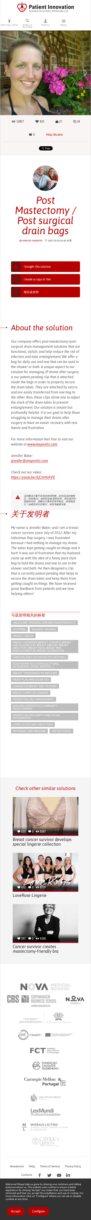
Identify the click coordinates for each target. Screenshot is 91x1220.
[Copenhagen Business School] (31, 1001)
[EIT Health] (45, 1034)
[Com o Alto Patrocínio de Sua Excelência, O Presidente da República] (45, 1018)
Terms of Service (50, 1166)
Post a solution (9, 25)
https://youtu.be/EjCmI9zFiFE (33, 477)
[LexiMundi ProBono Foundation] (45, 1112)
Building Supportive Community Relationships (35, 707)
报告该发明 (31, 292)
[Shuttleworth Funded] (45, 1097)
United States (61, 731)
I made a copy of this (37, 279)
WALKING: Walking (44, 629)
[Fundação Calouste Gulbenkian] (45, 1065)
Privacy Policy (73, 1166)
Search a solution (27, 26)
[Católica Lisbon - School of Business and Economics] (45, 1141)
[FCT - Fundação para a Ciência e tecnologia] (45, 1050)
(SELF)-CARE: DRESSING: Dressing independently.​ (44, 622)
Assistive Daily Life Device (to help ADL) (39, 657)
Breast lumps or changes (30, 692)
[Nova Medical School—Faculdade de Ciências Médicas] (45, 986)
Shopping (19, 629)
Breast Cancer (23, 635)
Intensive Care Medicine (29, 731)
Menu (63, 25)
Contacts (26, 1174)
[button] (5, 72)
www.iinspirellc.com (42, 444)
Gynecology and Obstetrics (33, 724)
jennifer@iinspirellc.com (29, 461)
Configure (38, 1211)
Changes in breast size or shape (35, 686)
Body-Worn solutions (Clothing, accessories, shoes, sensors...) (36, 665)
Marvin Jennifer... (33, 240)
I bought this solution (37, 266)
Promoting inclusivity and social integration (36, 717)
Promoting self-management (33, 699)
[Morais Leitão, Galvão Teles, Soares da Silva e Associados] (45, 1127)
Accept (16, 1211)
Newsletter (17, 1166)
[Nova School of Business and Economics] (74, 1000)
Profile (45, 25)
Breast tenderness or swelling (35, 673)
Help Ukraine (54, 134)
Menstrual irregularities (31, 679)
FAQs (32, 1166)
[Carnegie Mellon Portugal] (45, 1081)
